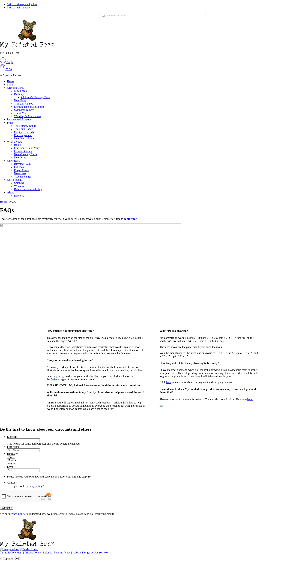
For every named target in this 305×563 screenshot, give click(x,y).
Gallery (55, 379)
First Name (13, 446)
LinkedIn (12, 436)
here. (250, 399)
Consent (12, 482)
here (168, 382)
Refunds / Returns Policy (57, 552)
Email (10, 466)
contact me (130, 218)
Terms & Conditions (11, 552)
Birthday (12, 453)
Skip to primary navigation (22, 4)
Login (9, 62)
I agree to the (27, 486)
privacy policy (34, 486)
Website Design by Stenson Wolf (91, 552)
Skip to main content (18, 7)
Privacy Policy (33, 552)
